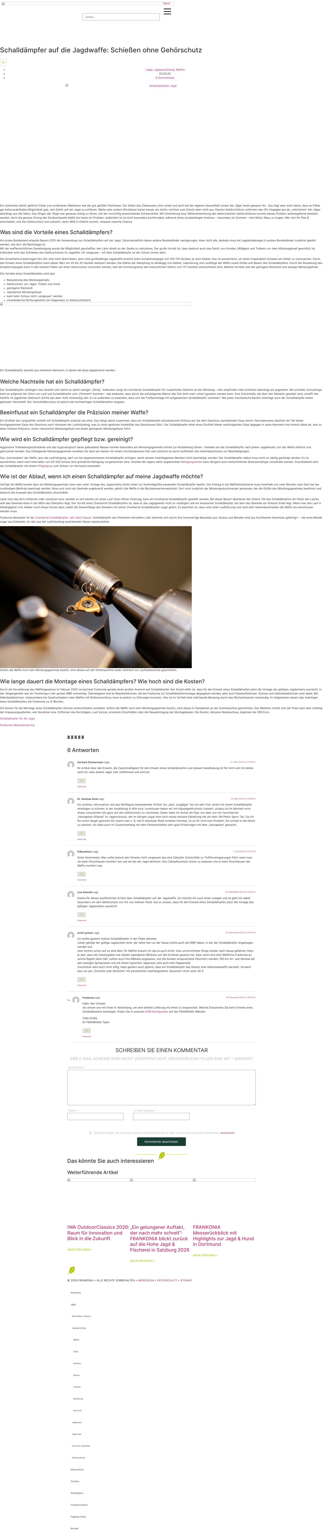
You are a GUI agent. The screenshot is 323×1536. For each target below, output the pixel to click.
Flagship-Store (78, 1516)
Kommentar (76, 1067)
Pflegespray (45, 466)
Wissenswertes (78, 1458)
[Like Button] (3, 62)
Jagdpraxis (77, 1422)
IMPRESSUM (146, 1280)
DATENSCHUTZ (167, 1280)
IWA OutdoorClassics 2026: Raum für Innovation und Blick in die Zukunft (98, 1232)
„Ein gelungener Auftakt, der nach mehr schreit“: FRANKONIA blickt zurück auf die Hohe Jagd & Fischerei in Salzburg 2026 (159, 1238)
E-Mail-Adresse (145, 1110)
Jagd (149, 69)
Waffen (180, 69)
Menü (166, 3)
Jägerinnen (76, 1434)
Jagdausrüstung (164, 69)
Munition (77, 1363)
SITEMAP (186, 1280)
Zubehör (77, 1387)
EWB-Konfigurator (156, 1011)
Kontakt (75, 1528)
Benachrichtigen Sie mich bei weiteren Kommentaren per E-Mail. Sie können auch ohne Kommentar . (164, 1132)
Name (73, 1110)
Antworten (81, 786)
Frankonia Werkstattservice (17, 725)
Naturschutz (77, 1469)
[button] (121, 7)
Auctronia (77, 1410)
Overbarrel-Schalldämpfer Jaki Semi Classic (63, 517)
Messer (76, 1375)
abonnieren (227, 1132)
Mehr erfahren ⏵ (79, 1249)
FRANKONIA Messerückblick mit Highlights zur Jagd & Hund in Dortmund (223, 1235)
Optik (75, 1351)
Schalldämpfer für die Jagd (17, 718)
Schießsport (77, 1493)
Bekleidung (78, 1399)
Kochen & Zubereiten (81, 1446)
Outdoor (75, 1481)
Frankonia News (79, 1504)
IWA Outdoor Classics (81, 1316)
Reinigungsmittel (191, 461)
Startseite (76, 1292)
